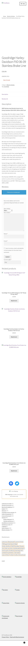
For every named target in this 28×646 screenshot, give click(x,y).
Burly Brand (11, 542)
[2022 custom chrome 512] (20, 607)
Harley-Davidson (6, 546)
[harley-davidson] (7, 581)
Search (14, 643)
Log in (3, 561)
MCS (3, 548)
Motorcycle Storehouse (8, 550)
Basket (22, 642)
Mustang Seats (19, 550)
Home (4, 16)
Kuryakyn (17, 546)
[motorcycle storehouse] (7, 620)
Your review (7, 212)
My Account (4, 643)
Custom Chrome (19, 542)
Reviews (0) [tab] (5, 99)
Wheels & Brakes (11, 16)
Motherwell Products (19, 548)
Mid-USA (7, 548)
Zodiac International (19, 555)
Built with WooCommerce (17, 637)
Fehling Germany (6, 544)
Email (6, 241)
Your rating (7, 208)
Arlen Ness (4, 542)
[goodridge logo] (20, 581)
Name (6, 234)
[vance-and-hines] (7, 607)
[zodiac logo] (20, 594)
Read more (14, 300)
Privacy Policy (5, 637)
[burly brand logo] (20, 620)
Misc (11, 548)
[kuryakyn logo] (7, 594)
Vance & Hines (5, 555)
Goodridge (6, 86)
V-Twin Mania (16, 552)
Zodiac (12, 555)
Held (13, 546)
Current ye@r (8, 259)
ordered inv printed (7, 552)
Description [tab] (5, 94)
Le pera (22, 546)
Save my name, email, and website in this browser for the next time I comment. (14, 250)
